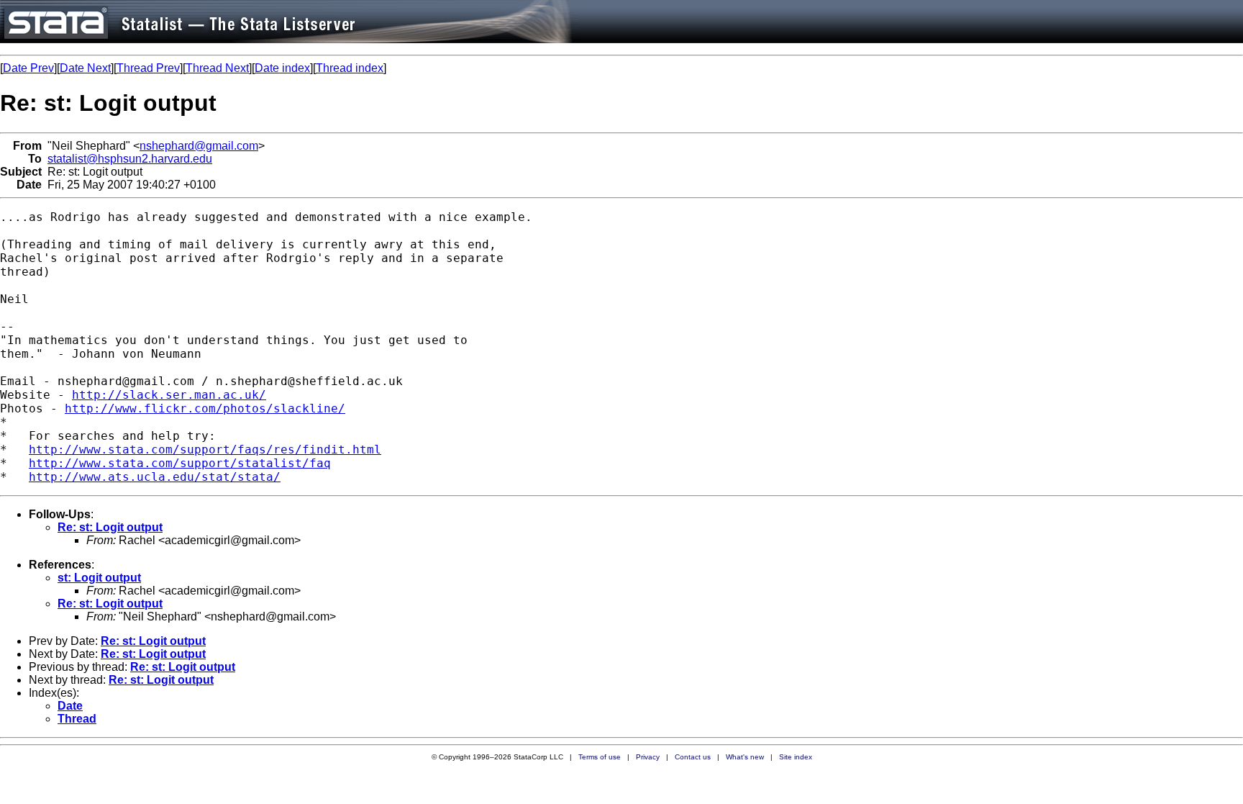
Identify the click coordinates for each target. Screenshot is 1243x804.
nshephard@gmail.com (199, 146)
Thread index (349, 68)
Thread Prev (148, 68)
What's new (745, 757)
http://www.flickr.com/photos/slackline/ (205, 408)
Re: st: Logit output (110, 527)
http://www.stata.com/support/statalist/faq (180, 463)
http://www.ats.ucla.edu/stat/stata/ (155, 477)
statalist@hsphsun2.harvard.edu (129, 159)
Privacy (648, 757)
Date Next (85, 68)
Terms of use (599, 757)
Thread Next (217, 68)
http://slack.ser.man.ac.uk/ (169, 395)
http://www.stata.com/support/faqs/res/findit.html (205, 449)
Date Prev (28, 68)
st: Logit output (99, 578)
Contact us (693, 757)
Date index (282, 68)
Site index (795, 757)
